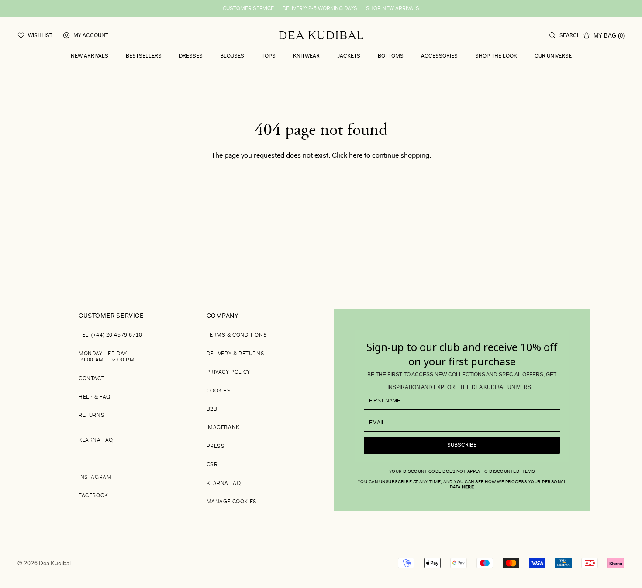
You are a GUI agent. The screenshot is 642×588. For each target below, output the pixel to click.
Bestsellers (144, 56)
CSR (212, 465)
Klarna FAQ (96, 440)
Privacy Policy (228, 372)
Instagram (95, 477)
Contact (91, 379)
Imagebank (223, 427)
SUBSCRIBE (461, 445)
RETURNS (91, 415)
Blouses (232, 56)
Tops (269, 56)
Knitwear (306, 56)
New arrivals (89, 56)
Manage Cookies (232, 502)
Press (216, 446)
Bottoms (391, 56)
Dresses (191, 56)
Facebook (93, 496)
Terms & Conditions (237, 335)
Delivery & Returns (236, 354)
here (355, 155)
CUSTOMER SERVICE (248, 8)
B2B (212, 409)
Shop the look (496, 56)
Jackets (348, 56)
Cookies (219, 391)
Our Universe (553, 56)
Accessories (439, 56)
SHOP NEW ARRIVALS (392, 8)
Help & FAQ (94, 397)
